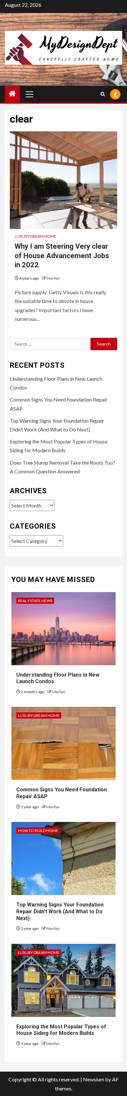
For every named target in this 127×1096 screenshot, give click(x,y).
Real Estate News (35, 600)
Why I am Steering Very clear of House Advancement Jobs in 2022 (62, 255)
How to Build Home (38, 830)
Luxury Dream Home (35, 236)
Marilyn (53, 278)
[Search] (103, 94)
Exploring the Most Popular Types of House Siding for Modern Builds (61, 1030)
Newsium (93, 1079)
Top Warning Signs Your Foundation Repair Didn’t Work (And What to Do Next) (60, 911)
